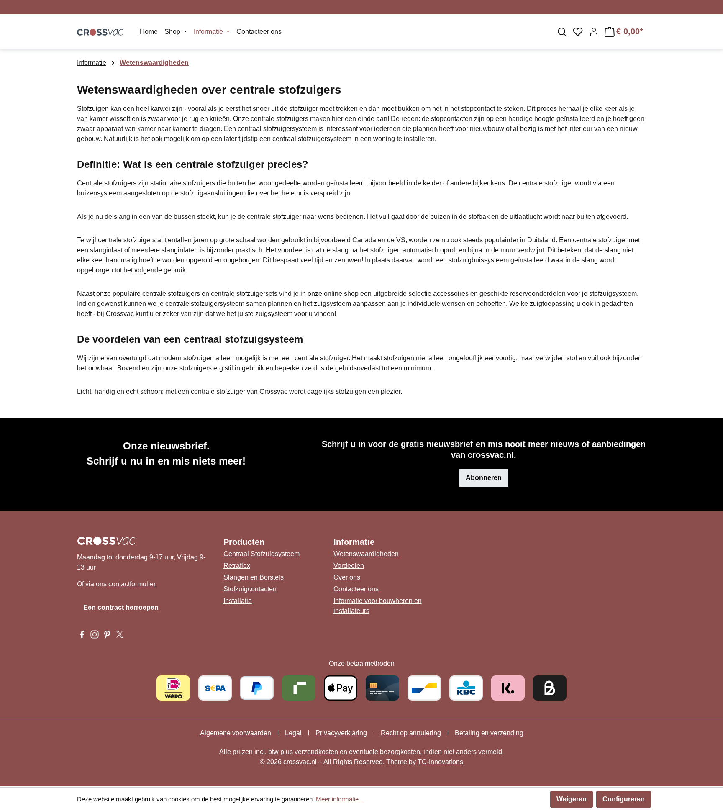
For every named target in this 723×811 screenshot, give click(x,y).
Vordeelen (348, 565)
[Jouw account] (594, 32)
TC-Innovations (440, 761)
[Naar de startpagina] (100, 32)
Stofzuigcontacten (250, 589)
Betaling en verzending (489, 733)
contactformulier (131, 584)
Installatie (237, 600)
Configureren (623, 799)
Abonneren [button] (484, 477)
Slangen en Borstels (253, 577)
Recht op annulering (411, 733)
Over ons (346, 577)
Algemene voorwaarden (235, 733)
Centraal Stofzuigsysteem (261, 553)
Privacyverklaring (341, 733)
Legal (293, 733)
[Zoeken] (562, 32)
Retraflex (236, 565)
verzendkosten (316, 751)
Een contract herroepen (121, 607)
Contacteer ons (356, 589)
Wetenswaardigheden (366, 553)
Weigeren (571, 799)
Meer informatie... (340, 799)
